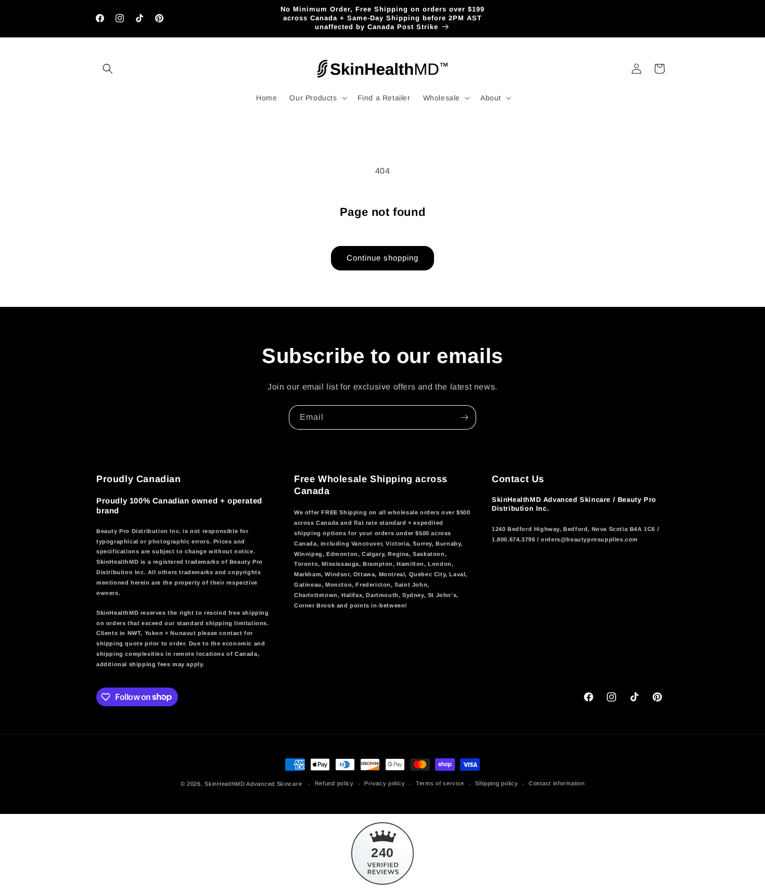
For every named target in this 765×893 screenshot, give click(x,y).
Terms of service (440, 783)
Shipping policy (496, 783)
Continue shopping (382, 257)
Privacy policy (384, 783)
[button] (107, 68)
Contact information (556, 783)
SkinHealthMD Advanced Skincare (253, 784)
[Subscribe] (464, 417)
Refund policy (334, 783)
